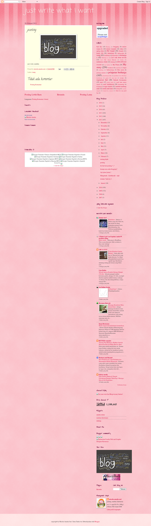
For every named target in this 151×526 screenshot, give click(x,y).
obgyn (124, 67)
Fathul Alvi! (103, 218)
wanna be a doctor (108, 91)
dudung (99, 421)
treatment (99, 86)
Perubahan (111, 220)
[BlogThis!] (67, 69)
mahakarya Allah (102, 62)
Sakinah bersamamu (119, 80)
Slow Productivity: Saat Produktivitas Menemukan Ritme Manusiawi (110, 360)
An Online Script (104, 287)
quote (107, 78)
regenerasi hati (102, 80)
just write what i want (59, 11)
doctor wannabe (111, 49)
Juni (102, 143)
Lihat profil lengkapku (114, 509)
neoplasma (118, 67)
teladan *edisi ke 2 (106, 179)
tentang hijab (104, 159)
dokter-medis (103, 374)
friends (121, 51)
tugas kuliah (108, 86)
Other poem (120, 70)
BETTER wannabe (105, 341)
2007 (100, 197)
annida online (101, 415)
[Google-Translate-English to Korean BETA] (73, 159)
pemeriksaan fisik (106, 75)
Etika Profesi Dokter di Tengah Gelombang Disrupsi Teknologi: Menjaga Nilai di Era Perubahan (111, 378)
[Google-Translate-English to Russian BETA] (46, 161)
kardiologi (107, 55)
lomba (121, 60)
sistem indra (110, 82)
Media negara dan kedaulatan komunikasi (111, 326)
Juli (102, 139)
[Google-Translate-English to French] (73, 155)
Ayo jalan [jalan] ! (105, 172)
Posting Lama (86, 94)
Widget (105, 208)
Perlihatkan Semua (122, 385)
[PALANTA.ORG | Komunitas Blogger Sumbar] (98, 437)
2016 (100, 103)
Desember (104, 122)
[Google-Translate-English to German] (46, 157)
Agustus (103, 136)
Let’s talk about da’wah (118, 57)
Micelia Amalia (28, 115)
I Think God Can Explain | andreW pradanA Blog (110, 237)
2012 (100, 116)
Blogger (97, 521)
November (104, 126)
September (104, 133)
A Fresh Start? (112, 289)
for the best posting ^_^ (107, 166)
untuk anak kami (108, 88)
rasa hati (114, 78)
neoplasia (110, 67)
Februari (103, 156)
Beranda (60, 94)
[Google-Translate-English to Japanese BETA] (44, 159)
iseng (33, 72)
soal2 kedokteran (108, 84)
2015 (100, 106)
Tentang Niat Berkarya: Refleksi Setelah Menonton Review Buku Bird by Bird (111, 343)
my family (107, 65)
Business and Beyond (105, 358)
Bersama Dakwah (104, 303)
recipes (122, 78)
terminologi (121, 84)
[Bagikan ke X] (69, 69)
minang (113, 62)
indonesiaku (121, 53)
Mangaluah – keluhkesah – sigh (109, 176)
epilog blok (100, 51)
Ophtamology (110, 70)
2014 (100, 109)
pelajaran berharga (117, 72)
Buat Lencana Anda (30, 119)
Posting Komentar (35, 85)
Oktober (103, 129)
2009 (100, 191)
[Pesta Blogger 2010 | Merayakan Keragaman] (101, 437)
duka (121, 49)
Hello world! (103, 240)
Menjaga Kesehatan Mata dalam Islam (116, 306)
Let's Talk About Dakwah (108, 60)
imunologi (111, 53)
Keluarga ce (105, 57)
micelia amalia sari (115, 499)
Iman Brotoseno (104, 324)
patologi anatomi (101, 73)
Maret (103, 153)
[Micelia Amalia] (30, 117)
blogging (116, 47)
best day (99, 47)
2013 (100, 113)
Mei (102, 146)
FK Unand (110, 51)
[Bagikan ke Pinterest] (73, 69)
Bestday (108, 47)
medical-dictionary (102, 418)
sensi (101, 82)
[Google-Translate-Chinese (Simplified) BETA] (46, 155)
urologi (118, 88)
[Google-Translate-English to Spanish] (73, 161)
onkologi (101, 70)
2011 (100, 120)
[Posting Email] (59, 69)
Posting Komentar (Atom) (40, 99)
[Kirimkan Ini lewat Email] (65, 69)
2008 (100, 194)
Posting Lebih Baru (33, 94)
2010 (100, 187)
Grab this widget (59, 165)
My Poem (116, 65)
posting (102, 162)
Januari (103, 183)
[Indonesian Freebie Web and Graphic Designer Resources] (111, 441)
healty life (100, 53)
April (102, 150)
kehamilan (115, 55)
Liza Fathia (102, 270)
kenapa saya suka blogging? (108, 169)
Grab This (100, 208)
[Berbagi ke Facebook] (71, 69)
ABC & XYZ (103, 250)
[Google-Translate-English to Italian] (70, 157)
